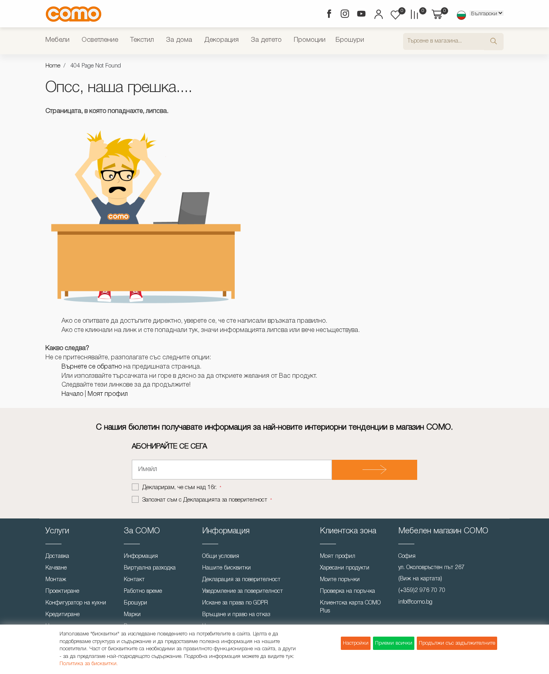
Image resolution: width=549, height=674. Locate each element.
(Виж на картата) (420, 579)
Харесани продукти (344, 568)
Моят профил (108, 394)
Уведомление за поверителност (242, 591)
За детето (266, 40)
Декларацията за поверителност (225, 500)
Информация (141, 556)
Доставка (57, 556)
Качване (56, 568)
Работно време (143, 591)
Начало (72, 394)
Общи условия (220, 556)
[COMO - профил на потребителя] (378, 15)
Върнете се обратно (91, 367)
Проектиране (62, 591)
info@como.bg (415, 602)
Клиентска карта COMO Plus (350, 607)
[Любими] (395, 15)
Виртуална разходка (150, 568)
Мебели (57, 40)
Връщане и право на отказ (236, 614)
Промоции (310, 40)
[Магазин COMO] (73, 14)
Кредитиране (62, 614)
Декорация (221, 40)
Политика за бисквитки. (88, 664)
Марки (132, 614)
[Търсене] (494, 41)
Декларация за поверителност (241, 579)
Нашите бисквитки (226, 568)
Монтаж (55, 579)
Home (52, 66)
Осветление (100, 40)
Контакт (134, 579)
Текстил (142, 40)
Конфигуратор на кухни (75, 603)
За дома (179, 40)
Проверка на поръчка (347, 591)
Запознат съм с (204, 500)
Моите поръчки (340, 579)
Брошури (350, 40)
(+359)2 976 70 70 (421, 590)
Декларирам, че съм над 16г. (180, 487)
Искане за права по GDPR (235, 603)
